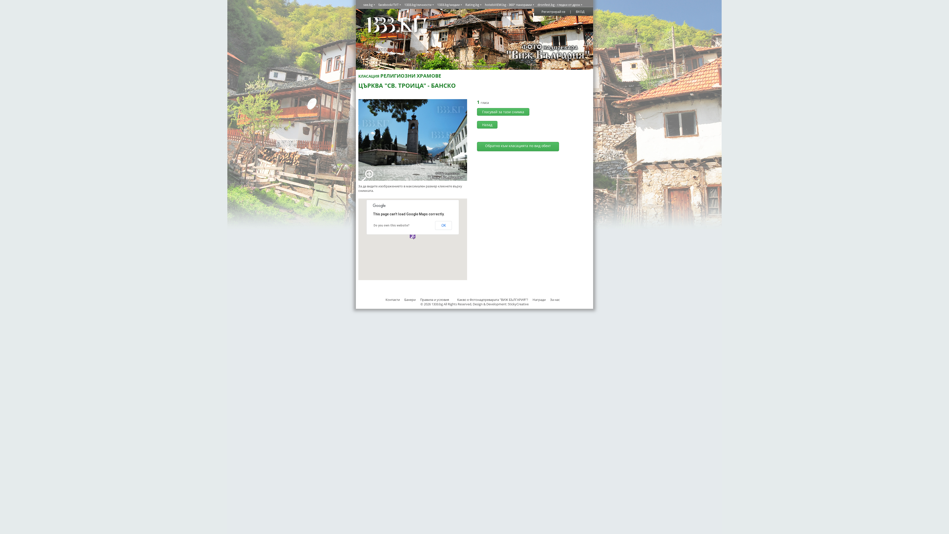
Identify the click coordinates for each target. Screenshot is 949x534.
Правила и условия (434, 299)
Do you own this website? (392, 225)
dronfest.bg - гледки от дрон (559, 4)
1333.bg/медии (448, 4)
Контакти (393, 299)
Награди (539, 299)
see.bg (368, 4)
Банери (410, 299)
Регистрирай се (553, 11)
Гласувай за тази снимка (503, 112)
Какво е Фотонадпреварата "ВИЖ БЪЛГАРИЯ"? (492, 299)
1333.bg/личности (417, 4)
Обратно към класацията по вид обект (518, 145)
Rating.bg (472, 4)
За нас (555, 299)
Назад (487, 124)
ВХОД (580, 11)
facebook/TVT (388, 4)
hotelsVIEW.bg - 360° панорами (508, 4)
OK (443, 225)
